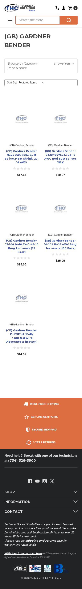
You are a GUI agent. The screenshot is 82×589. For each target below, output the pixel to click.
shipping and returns (40, 540)
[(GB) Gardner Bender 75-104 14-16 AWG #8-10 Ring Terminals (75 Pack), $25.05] (21, 208)
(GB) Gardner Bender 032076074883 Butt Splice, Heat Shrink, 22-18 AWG (21, 157)
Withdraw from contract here (23, 553)
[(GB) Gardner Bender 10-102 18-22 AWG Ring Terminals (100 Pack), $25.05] (60, 208)
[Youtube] (37, 481)
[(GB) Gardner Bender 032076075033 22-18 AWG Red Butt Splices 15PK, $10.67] (60, 118)
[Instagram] (44, 481)
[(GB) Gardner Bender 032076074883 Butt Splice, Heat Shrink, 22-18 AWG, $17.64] (21, 118)
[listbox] (32, 82)
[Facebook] (30, 481)
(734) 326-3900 (22, 461)
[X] (52, 481)
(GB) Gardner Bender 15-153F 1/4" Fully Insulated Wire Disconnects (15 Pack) (21, 336)
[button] (41, 65)
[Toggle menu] (9, 20)
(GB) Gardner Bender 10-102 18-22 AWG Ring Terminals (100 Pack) (60, 244)
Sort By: (12, 82)
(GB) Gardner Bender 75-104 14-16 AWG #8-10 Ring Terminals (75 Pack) (22, 246)
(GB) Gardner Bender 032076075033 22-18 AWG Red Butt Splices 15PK (60, 157)
